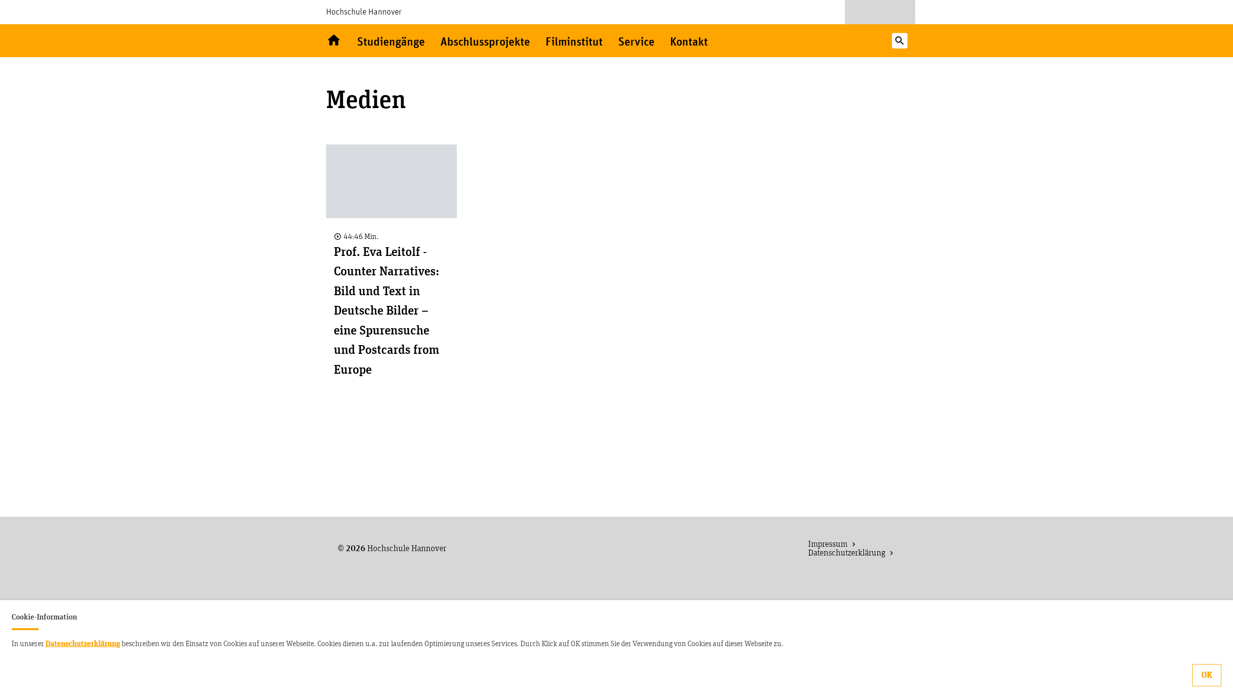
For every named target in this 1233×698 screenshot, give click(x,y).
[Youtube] (862, 12)
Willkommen (334, 40)
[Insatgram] (898, 12)
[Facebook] (880, 12)
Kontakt (689, 42)
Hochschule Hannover (364, 12)
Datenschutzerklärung (83, 644)
